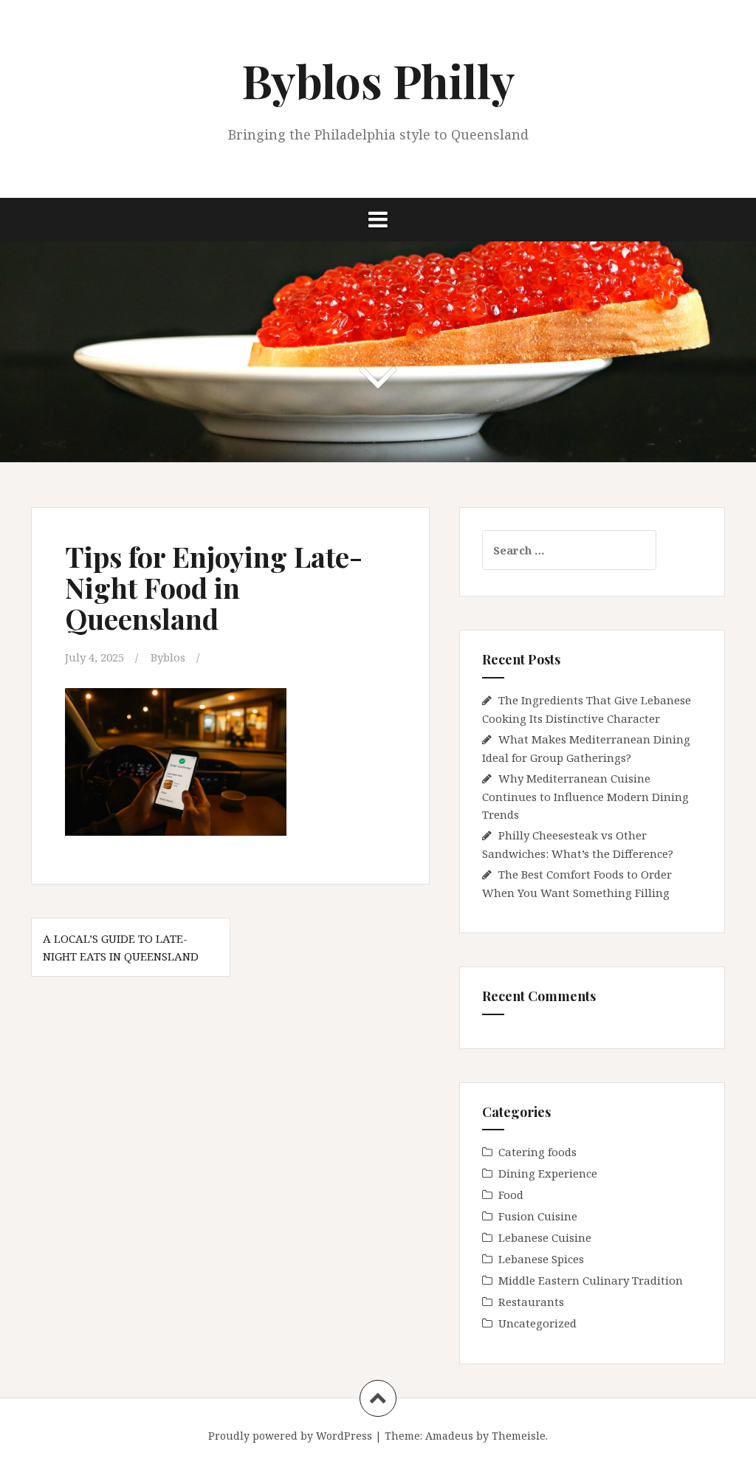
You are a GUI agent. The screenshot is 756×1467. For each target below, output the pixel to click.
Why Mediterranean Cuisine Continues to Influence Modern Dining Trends (585, 796)
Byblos (168, 657)
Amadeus (449, 1436)
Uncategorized (537, 1323)
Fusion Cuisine (537, 1216)
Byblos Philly (378, 80)
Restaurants (531, 1301)
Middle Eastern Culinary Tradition (590, 1280)
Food (510, 1194)
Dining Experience (547, 1173)
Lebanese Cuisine (544, 1237)
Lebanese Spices (541, 1258)
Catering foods (537, 1151)
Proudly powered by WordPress (290, 1436)
